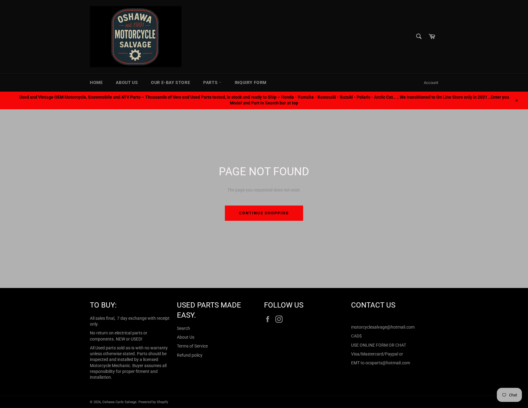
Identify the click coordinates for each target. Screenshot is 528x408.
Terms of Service (192, 346)
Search (183, 328)
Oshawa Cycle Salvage (119, 402)
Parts (211, 82)
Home (96, 82)
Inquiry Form (250, 82)
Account (431, 82)
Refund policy (190, 355)
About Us (127, 82)
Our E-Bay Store (170, 82)
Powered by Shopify (153, 402)
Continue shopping (264, 213)
